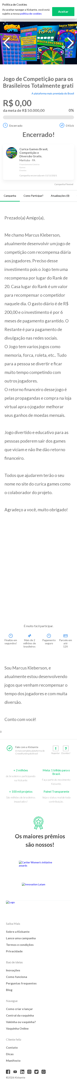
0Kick (70, 125)
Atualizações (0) (60, 195)
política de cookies (31, 13)
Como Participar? (33, 195)
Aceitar (63, 11)
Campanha (10, 195)
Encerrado (15, 125)
